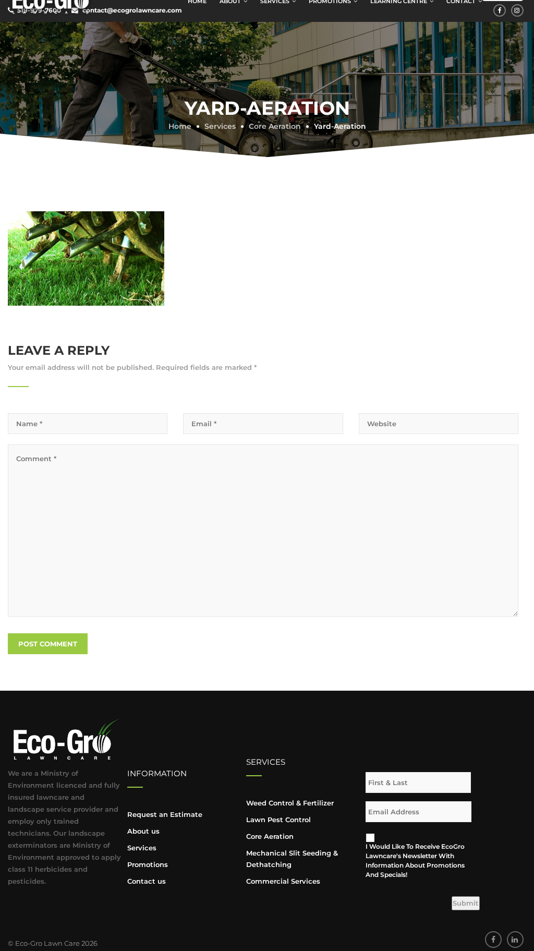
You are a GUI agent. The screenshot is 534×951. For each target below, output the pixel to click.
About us (143, 831)
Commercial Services (283, 881)
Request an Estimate (164, 814)
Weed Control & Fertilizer (290, 803)
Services (141, 848)
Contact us (146, 881)
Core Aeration (270, 836)
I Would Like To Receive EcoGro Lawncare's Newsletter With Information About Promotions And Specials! (415, 860)
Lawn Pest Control (278, 819)
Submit (466, 903)
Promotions (147, 864)
